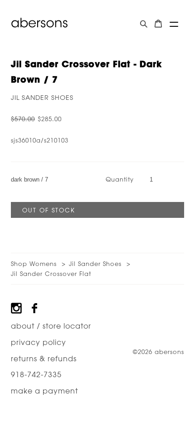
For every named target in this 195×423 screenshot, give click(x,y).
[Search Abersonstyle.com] (143, 24)
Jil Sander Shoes (42, 97)
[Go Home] (39, 22)
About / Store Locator (51, 325)
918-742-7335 (36, 374)
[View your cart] (158, 24)
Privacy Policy (38, 342)
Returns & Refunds (44, 358)
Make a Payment (44, 390)
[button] (174, 24)
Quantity (120, 179)
